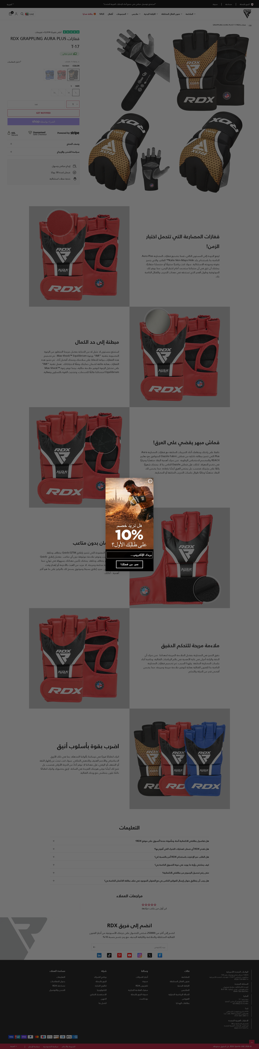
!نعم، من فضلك (129, 564)
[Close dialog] (150, 481)
